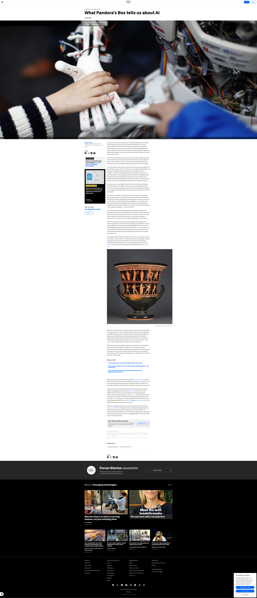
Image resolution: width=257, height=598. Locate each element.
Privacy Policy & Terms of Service (128, 589)
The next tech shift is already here (147, 516)
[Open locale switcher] (2, 594)
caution (129, 400)
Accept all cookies (245, 591)
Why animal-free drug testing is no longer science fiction (139, 543)
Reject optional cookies (245, 587)
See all (170, 484)
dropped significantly (113, 408)
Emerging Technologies (92, 9)
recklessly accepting (141, 400)
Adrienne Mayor (89, 142)
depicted (109, 342)
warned (133, 394)
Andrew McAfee (138, 379)
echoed (115, 398)
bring (140, 381)
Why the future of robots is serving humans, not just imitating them (102, 517)
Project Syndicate (91, 24)
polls (112, 406)
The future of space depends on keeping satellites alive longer (161, 543)
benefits (147, 381)
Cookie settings (245, 594)
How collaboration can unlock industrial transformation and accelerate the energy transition (94, 544)
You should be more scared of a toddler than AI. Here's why (125, 363)
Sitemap (128, 592)
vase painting (110, 244)
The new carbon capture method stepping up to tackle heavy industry (116, 544)
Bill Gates (130, 391)
